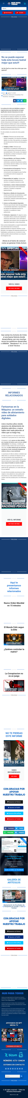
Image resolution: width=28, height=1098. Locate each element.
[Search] (21, 1076)
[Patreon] (20, 1069)
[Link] (17, 1069)
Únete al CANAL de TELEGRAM (14, 870)
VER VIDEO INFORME (14, 288)
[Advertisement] (14, 33)
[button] (14, 100)
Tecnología (11, 96)
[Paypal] (22, 1069)
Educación (5, 95)
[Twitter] (13, 1069)
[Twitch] (10, 1069)
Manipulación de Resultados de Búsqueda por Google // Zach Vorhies (14, 906)
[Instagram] (15, 1069)
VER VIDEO (14, 776)
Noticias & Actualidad (14, 95)
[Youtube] (6, 1069)
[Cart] (24, 3)
